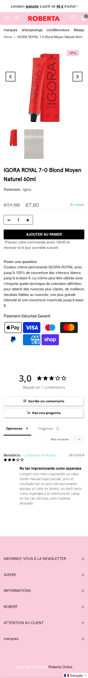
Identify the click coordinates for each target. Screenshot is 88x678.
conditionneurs (58, 29)
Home (8, 36)
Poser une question (20, 261)
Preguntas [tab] (45, 428)
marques (10, 29)
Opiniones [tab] (14, 428)
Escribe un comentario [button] (46, 401)
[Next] (77, 76)
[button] (76, 675)
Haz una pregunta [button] (46, 413)
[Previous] (10, 76)
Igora (27, 189)
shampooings (32, 29)
